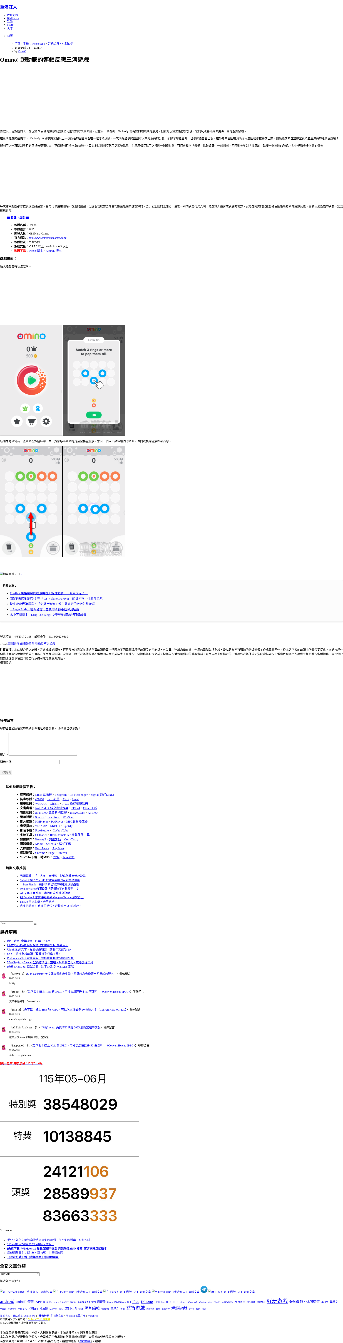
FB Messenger (79, 794)
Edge (51, 853)
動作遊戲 (251, 1302)
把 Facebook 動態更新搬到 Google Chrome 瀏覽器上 (52, 897)
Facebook (54, 1302)
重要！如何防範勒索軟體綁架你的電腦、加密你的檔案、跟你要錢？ (50, 1239)
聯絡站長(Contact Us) (24, 1315)
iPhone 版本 (36, 250)
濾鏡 (80, 1309)
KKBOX (55, 826)
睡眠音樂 (150, 1309)
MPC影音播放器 (77, 821)
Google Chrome (68, 1301)
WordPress (93, 1315)
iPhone (147, 1301)
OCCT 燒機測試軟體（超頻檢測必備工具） (34, 953)
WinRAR (40, 803)
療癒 (122, 1309)
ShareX (39, 817)
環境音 (115, 1308)
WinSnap (68, 817)
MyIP (10, 24)
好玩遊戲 (25, 643)
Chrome (40, 853)
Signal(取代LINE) (102, 794)
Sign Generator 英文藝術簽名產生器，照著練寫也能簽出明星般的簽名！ (71, 973)
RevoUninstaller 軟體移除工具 (70, 835)
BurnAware (42, 848)
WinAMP (41, 826)
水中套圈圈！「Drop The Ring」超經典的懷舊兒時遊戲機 (48, 614)
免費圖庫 (240, 1301)
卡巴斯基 (53, 799)
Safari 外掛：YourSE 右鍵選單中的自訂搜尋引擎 (50, 880)
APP (39, 1302)
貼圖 (198, 1309)
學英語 (3, 1309)
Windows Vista (205, 1302)
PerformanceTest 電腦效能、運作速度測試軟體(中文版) (40, 958)
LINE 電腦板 (43, 794)
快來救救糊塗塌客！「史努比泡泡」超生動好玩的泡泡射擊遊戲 (52, 604)
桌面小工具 (70, 1308)
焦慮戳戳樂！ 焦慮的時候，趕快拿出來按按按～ (50, 905)
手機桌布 (22, 1309)
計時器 (192, 1309)
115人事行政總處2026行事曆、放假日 (30, 1244)
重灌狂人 (8, 7)
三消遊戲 (13, 643)
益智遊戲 (37, 643)
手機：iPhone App (34, 43)
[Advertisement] (107, 92)
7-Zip (10, 21)
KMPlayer (13, 18)
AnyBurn (58, 848)
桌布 (61, 1309)
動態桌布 (261, 1302)
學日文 (324, 1302)
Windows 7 (192, 1302)
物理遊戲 (105, 1309)
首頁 (10, 35)
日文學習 (53, 1309)
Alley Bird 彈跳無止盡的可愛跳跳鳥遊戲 (45, 893)
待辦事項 (12, 1309)
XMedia (51, 844)
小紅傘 (39, 799)
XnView (93, 812)
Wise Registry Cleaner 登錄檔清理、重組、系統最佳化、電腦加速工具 (50, 962)
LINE (157, 1302)
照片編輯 (92, 1308)
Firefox (62, 853)
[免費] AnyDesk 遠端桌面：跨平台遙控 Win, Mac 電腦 (40, 966)
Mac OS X (166, 1302)
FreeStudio (42, 830)
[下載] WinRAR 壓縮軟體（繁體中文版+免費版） (37, 945)
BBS (45, 1302)
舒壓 (158, 1309)
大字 (10, 28)
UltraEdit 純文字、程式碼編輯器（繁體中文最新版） (40, 949)
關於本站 (5, 1315)
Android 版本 (54, 250)
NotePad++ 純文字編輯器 (51, 808)
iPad (135, 1301)
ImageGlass (77, 812)
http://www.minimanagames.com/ (47, 237)
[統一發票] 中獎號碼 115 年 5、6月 (28, 940)
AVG (66, 799)
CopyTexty (71, 839)
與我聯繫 (85, 1341)
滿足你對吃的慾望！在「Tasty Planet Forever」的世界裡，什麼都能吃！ (58, 598)
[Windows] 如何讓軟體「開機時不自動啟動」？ (49, 888)
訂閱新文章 (57, 1315)
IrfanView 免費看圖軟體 (51, 812)
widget (183, 1302)
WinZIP (54, 803)
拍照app (33, 1308)
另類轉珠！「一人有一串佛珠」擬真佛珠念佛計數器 (53, 875)
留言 (4, 754)
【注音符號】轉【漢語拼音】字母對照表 (33, 1257)
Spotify (68, 826)
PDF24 (75, 808)
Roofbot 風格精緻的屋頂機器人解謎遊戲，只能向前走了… (49, 593)
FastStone (54, 817)
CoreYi (22, 51)
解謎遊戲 (49, 643)
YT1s (56, 857)
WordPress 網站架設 (223, 1302)
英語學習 (166, 1309)
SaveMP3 (68, 857)
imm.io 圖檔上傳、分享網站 (37, 901)
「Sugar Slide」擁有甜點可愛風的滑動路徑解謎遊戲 (44, 609)
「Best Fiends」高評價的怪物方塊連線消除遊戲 (49, 884)
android (7, 1301)
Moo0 (39, 844)
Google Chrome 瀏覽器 (92, 1301)
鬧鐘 (204, 1309)
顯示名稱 (5, 761)
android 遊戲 (25, 1302)
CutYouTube (60, 830)
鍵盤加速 (55, 839)
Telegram (61, 794)
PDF (175, 1301)
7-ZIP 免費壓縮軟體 (75, 803)
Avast (75, 799)
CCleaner (41, 835)
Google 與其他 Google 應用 (119, 1302)
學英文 (334, 1301)
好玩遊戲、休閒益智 (61, 43)
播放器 (44, 1308)
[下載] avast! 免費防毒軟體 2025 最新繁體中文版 (70, 1027)
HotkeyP (40, 839)
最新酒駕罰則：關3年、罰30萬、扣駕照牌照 (35, 1252)
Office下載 (90, 808)
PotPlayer (12, 14)
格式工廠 (65, 844)
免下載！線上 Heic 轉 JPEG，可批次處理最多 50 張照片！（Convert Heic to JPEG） (79, 991)
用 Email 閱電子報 (76, 1315)
